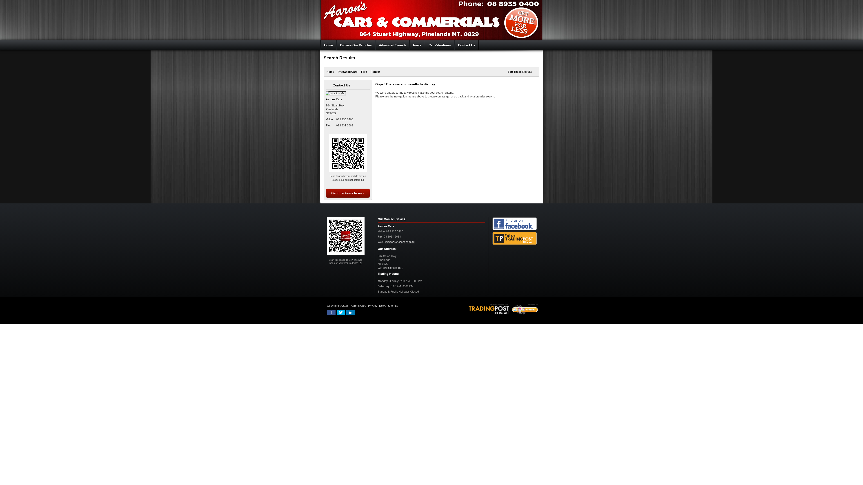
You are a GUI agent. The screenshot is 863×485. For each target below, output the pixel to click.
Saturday (383, 286)
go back (459, 96)
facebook (331, 312)
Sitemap (393, 305)
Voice (381, 231)
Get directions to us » (348, 193)
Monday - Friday (388, 281)
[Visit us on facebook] (514, 224)
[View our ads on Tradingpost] (514, 238)
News (382, 305)
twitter (341, 312)
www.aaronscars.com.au (400, 242)
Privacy (372, 305)
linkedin (350, 312)
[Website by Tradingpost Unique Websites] (503, 309)
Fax (380, 236)
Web (380, 242)
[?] (362, 180)
